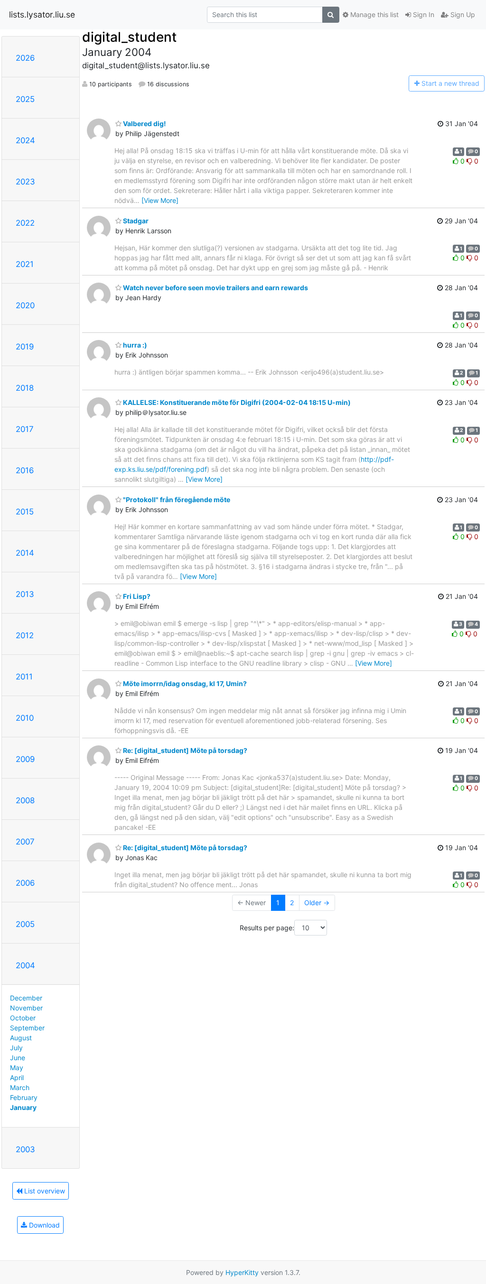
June (17, 1058)
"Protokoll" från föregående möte (176, 499)
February (23, 1097)
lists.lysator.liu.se (42, 14)
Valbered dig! (144, 123)
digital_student (129, 37)
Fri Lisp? (136, 596)
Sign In (422, 14)
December (26, 998)
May (16, 1068)
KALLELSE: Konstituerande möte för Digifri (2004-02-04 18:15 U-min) (236, 402)
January (23, 1107)
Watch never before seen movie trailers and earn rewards (215, 288)
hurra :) (134, 345)
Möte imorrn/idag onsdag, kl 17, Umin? (184, 683)
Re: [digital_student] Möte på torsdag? (184, 750)
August (21, 1038)
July (16, 1048)
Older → (316, 903)
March (19, 1087)
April (17, 1077)
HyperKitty (242, 1272)
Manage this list (373, 14)
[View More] (159, 200)
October (23, 1018)
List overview (43, 1191)
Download (43, 1225)
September (27, 1028)
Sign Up (462, 14)
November (26, 1008)
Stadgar (135, 221)
